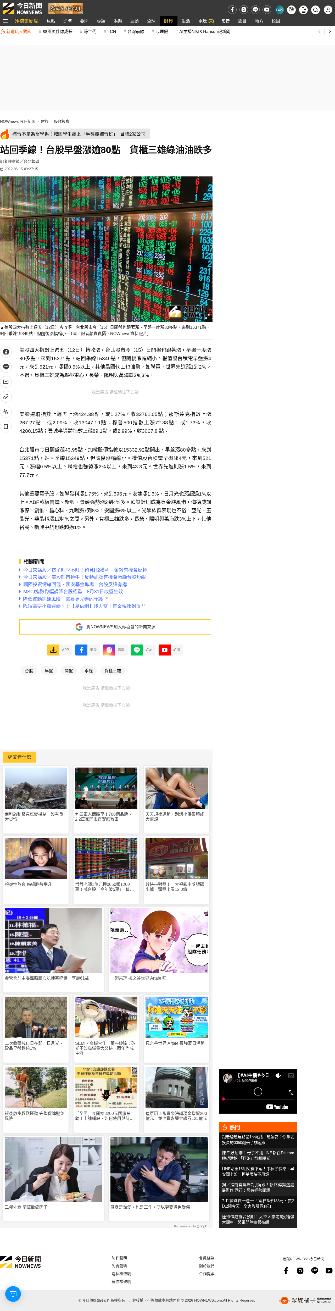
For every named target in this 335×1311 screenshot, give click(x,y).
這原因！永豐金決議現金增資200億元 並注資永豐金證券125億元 (176, 1116)
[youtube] (267, 9)
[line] (255, 9)
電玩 (202, 21)
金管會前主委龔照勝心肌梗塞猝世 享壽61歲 (47, 978)
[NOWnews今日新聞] (22, 8)
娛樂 (118, 21)
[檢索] (315, 9)
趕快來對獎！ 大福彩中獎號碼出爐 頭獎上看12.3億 (175, 887)
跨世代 (90, 31)
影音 (225, 21)
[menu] (5, 21)
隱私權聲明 (121, 1273)
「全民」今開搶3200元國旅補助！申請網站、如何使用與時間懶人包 (104, 1116)
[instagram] (243, 9)
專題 (101, 21)
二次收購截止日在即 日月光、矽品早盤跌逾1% (34, 1046)
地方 (259, 21)
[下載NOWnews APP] (303, 9)
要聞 (84, 21)
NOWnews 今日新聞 (18, 121)
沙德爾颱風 (26, 21)
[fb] (232, 9)
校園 (276, 21)
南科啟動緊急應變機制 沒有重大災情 (34, 816)
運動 (134, 21)
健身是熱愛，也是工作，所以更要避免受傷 (150, 1207)
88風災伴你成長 (57, 31)
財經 (168, 21)
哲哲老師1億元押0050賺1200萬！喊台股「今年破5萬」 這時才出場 (104, 887)
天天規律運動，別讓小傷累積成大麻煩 (175, 816)
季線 (89, 670)
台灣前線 (135, 31)
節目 (242, 21)
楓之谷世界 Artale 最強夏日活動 (175, 1043)
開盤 (69, 670)
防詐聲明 (119, 1258)
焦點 (51, 21)
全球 (151, 21)
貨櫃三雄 (112, 670)
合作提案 (207, 1273)
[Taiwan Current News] (279, 9)
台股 (29, 670)
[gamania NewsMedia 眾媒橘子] (305, 1300)
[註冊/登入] (328, 9)
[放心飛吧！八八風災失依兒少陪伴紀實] (65, 8)
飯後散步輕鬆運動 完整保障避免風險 (34, 1116)
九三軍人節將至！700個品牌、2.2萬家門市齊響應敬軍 (103, 816)
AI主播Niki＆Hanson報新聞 (204, 31)
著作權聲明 (121, 1281)
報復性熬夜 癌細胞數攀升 (28, 884)
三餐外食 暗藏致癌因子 (26, 1207)
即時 (67, 21)
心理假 (161, 31)
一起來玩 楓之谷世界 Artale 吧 (138, 978)
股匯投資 (62, 121)
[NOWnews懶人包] (291, 9)
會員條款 (207, 1258)
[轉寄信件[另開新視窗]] (6, 382)
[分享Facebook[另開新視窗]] (6, 352)
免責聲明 (119, 1266)
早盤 (49, 670)
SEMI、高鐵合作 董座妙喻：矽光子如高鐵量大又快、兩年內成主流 (105, 1048)
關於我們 (207, 1266)
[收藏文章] (6, 426)
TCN (112, 31)
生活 (186, 21)
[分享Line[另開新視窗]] (6, 367)
